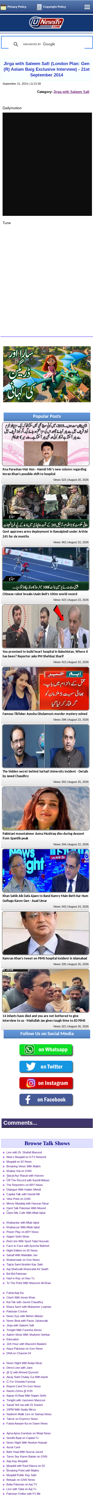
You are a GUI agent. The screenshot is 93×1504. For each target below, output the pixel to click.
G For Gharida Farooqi (20, 1381)
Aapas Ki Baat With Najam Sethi (26, 1395)
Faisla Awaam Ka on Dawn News (27, 1423)
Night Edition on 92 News (22, 1250)
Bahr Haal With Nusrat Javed (24, 1451)
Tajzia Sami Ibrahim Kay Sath (24, 1264)
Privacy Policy (16, 6)
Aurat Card (13, 1447)
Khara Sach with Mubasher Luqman (28, 1306)
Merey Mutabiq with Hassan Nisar (27, 1203)
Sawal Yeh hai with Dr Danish (24, 1404)
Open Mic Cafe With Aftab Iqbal (25, 1212)
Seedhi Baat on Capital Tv (22, 1437)
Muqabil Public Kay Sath (21, 1475)
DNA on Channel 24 (18, 1353)
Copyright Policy (54, 6)
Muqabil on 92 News (19, 1161)
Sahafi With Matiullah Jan (21, 1255)
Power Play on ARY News (22, 1231)
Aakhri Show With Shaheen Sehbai (28, 1334)
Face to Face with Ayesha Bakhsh (27, 1245)
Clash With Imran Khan (20, 1297)
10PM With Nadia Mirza (21, 1409)
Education (12, 1339)
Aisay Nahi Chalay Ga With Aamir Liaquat (27, 1377)
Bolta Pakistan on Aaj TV (21, 1484)
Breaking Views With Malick (23, 1166)
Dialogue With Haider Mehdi (23, 1189)
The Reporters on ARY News (24, 1184)
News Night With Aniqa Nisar (24, 1363)
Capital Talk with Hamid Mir (23, 1194)
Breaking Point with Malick (22, 1470)
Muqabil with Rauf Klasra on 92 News (25, 1466)
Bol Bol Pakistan (16, 1273)
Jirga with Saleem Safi (71, 92)
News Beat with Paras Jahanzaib (27, 1320)
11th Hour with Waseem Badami (26, 1343)
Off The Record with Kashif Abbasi (27, 1180)
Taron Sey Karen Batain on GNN (26, 1456)
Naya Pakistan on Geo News (24, 1348)
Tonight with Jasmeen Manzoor (25, 1400)
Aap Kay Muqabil (16, 1461)
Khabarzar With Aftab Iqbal (23, 1227)
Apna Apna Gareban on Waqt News (28, 1433)
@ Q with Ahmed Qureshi (22, 1372)
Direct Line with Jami (19, 1367)
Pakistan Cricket (16, 1311)
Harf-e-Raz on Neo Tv (20, 1278)
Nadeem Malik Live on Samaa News (29, 1414)
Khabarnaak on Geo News (23, 1259)
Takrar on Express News (22, 1418)
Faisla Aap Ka (15, 1292)
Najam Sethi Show (17, 1236)
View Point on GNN (18, 1198)
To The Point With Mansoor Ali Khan (28, 1283)
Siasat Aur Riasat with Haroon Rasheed (25, 1176)
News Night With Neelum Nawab (26, 1442)
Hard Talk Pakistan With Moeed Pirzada (26, 1209)
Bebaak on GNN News (20, 1479)
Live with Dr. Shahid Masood (24, 1152)
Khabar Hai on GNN (19, 1170)
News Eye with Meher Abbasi (24, 1316)
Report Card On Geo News (23, 1386)
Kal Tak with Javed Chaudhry (24, 1302)
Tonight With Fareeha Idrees (24, 1330)
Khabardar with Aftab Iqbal (22, 1222)
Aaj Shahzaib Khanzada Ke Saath (27, 1269)
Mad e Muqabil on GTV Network (26, 1157)
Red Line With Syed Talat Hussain (27, 1241)
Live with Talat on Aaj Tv (21, 1489)
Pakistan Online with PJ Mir (23, 1493)
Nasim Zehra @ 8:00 (19, 1390)
